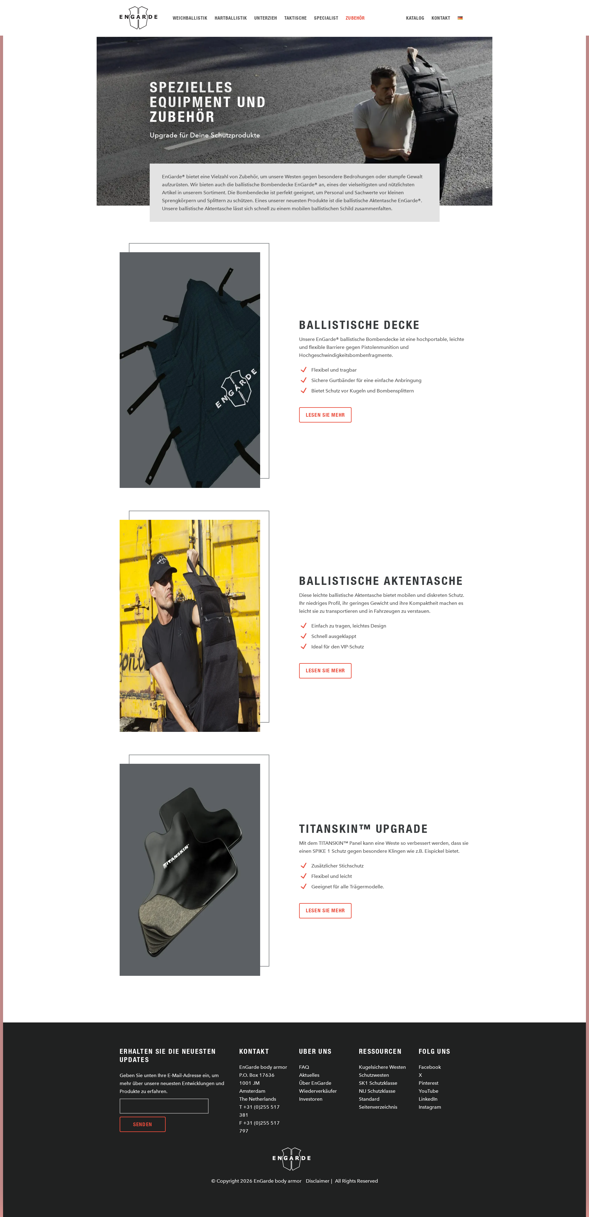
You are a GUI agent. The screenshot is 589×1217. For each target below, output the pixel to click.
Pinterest (428, 1083)
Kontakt (441, 18)
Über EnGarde (315, 1083)
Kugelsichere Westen (382, 1067)
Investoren (310, 1099)
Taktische (295, 18)
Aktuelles (309, 1075)
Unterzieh (265, 18)
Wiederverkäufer (318, 1091)
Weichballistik (190, 18)
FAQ (304, 1067)
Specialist (326, 18)
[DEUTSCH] (461, 18)
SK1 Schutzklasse (378, 1083)
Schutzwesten (374, 1075)
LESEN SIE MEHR (325, 414)
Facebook (430, 1067)
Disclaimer (317, 1181)
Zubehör (355, 18)
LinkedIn (428, 1099)
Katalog (415, 18)
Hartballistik (231, 18)
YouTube (428, 1091)
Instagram (430, 1107)
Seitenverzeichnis (378, 1107)
